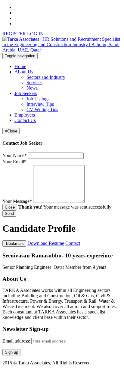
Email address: (16, 340)
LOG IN (35, 33)
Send (9, 213)
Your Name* (14, 155)
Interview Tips (40, 104)
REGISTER (14, 33)
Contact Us (25, 120)
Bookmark (14, 243)
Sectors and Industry (45, 77)
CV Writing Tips (42, 109)
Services (34, 82)
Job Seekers (25, 93)
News (32, 88)
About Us (23, 71)
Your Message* (17, 201)
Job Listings (37, 98)
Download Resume (45, 243)
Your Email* (14, 161)
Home (20, 66)
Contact (72, 243)
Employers (24, 114)
